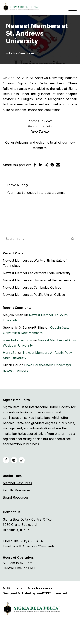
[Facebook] (35, 165)
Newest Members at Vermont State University (36, 273)
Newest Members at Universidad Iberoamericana (39, 280)
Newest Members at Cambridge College (32, 287)
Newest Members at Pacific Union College (34, 295)
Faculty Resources (16, 490)
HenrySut (10, 353)
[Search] (72, 238)
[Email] (58, 165)
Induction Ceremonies (20, 53)
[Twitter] (46, 165)
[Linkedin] (41, 165)
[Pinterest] (52, 165)
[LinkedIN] (14, 460)
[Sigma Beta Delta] (22, 7)
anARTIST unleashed (51, 593)
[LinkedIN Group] (22, 460)
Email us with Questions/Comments (29, 546)
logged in (33, 193)
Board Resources (16, 497)
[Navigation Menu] (72, 7)
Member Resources (17, 483)
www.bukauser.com (17, 340)
